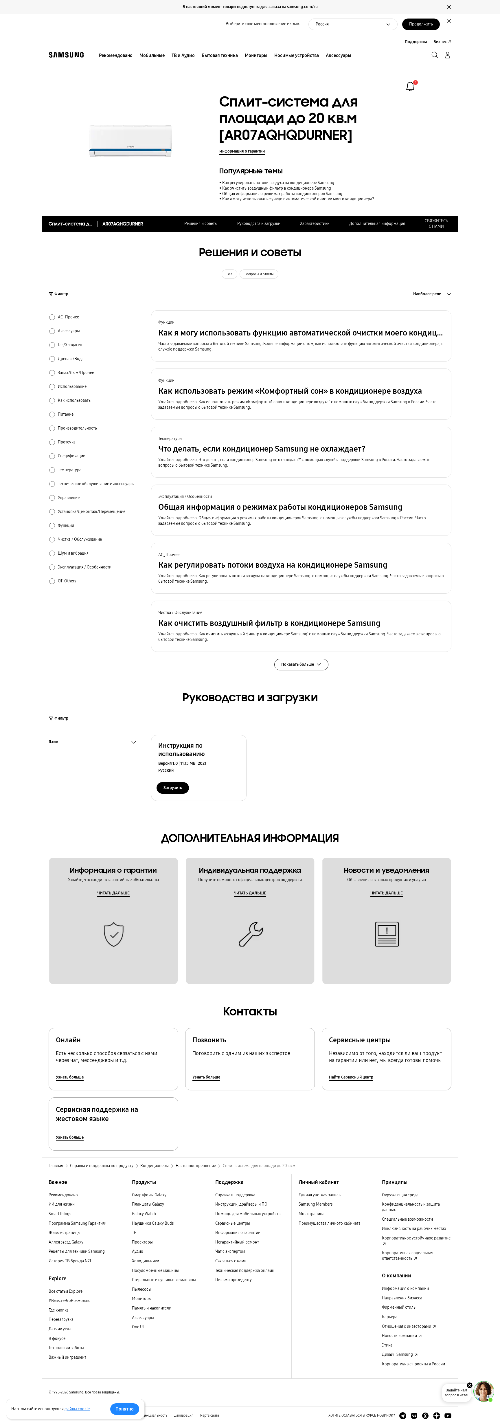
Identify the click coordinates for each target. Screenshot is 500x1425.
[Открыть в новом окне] (402, 1415)
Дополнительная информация (377, 223)
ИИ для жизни (62, 1204)
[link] (410, 86)
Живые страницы (64, 1232)
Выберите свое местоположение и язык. (263, 23)
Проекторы (142, 1242)
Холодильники (145, 1261)
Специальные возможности (407, 1219)
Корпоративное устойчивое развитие (416, 1238)
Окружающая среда (400, 1195)
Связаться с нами (231, 1261)
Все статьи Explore (65, 1291)
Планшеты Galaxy (148, 1204)
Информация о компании (405, 1288)
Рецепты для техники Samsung (77, 1251)
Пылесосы (141, 1289)
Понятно (124, 1409)
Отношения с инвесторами (407, 1326)
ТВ (134, 1232)
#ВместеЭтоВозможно (70, 1300)
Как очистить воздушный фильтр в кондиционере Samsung (276, 188)
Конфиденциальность (149, 1415)
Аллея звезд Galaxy (66, 1242)
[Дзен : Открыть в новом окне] (436, 1415)
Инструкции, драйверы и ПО (241, 1204)
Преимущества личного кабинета (330, 1223)
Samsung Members (315, 1204)
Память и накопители (151, 1308)
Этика (387, 1345)
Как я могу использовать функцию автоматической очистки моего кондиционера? (298, 199)
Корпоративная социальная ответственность (407, 1255)
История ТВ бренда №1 (70, 1261)
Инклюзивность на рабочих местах (414, 1228)
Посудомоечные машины (155, 1270)
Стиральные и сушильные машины (164, 1279)
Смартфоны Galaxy (149, 1195)
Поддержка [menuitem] (416, 41)
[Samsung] (66, 55)
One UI (138, 1327)
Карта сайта (209, 1415)
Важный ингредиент (67, 1357)
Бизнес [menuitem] (440, 41)
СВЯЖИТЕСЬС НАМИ (436, 224)
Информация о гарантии (242, 151)
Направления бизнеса (402, 1298)
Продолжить (421, 24)
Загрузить (172, 787)
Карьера (389, 1316)
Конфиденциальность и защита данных (411, 1207)
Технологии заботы (66, 1347)
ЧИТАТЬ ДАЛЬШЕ (113, 893)
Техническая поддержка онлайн (244, 1270)
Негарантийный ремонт (237, 1242)
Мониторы (142, 1298)
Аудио (137, 1251)
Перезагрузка (61, 1319)
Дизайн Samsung (398, 1354)
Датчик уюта (60, 1329)
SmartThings (60, 1213)
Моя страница (311, 1213)
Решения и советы (201, 223)
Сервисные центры (232, 1223)
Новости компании (400, 1335)
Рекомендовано (63, 1195)
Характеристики (315, 223)
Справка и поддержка (235, 1195)
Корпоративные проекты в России (413, 1364)
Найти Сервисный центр (351, 1077)
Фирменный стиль (399, 1307)
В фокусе (57, 1338)
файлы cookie (77, 1408)
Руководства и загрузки (258, 223)
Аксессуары (143, 1317)
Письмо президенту (233, 1279)
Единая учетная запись (320, 1195)
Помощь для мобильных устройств (247, 1213)
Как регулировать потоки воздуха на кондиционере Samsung (278, 182)
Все (229, 274)
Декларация (183, 1415)
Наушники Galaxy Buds (153, 1223)
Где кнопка (59, 1310)
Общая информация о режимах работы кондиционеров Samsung (282, 193)
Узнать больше (70, 1077)
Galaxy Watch (144, 1213)
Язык (53, 742)
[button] (301, 336)
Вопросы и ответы (259, 274)
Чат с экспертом (230, 1251)
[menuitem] (115, 55)
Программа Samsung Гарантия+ (78, 1223)
